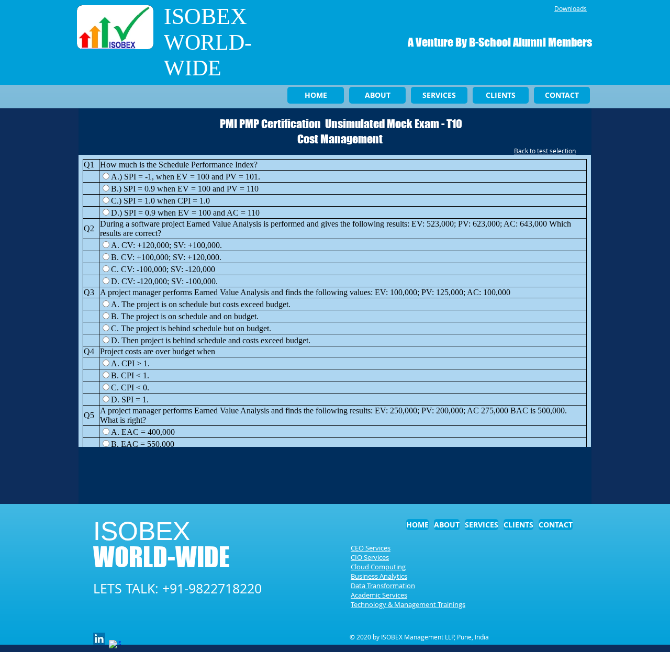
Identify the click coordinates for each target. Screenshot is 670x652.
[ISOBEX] (99, 639)
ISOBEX (205, 16)
